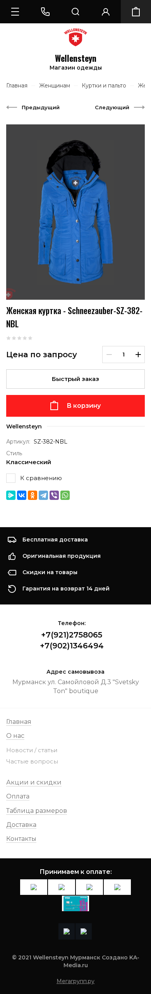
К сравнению (41, 478)
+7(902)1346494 (72, 645)
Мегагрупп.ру (75, 981)
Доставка (21, 824)
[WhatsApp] (65, 495)
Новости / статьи (31, 750)
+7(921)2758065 (71, 634)
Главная (18, 721)
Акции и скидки (34, 782)
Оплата (17, 796)
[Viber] (54, 495)
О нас (15, 735)
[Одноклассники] (32, 495)
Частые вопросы (32, 761)
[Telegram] (43, 495)
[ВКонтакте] (21, 495)
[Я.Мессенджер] (10, 495)
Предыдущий (41, 107)
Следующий (112, 107)
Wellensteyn (75, 58)
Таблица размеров (36, 810)
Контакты (21, 838)
